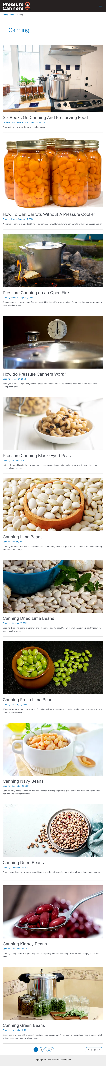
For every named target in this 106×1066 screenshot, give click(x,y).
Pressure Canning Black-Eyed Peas (37, 455)
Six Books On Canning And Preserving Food (45, 117)
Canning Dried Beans (23, 862)
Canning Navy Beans (23, 781)
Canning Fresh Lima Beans (29, 699)
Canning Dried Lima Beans (28, 618)
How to (14, 219)
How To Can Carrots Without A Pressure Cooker (49, 214)
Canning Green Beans (24, 1025)
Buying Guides (18, 122)
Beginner (6, 122)
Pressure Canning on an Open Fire (36, 292)
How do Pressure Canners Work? (34, 374)
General (14, 297)
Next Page (94, 1050)
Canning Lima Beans (23, 536)
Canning (29, 122)
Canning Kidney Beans (25, 943)
